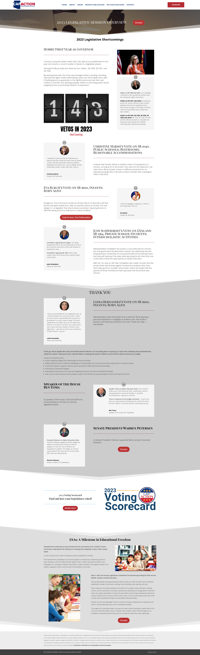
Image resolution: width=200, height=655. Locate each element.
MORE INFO (70, 508)
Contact (130, 5)
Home (64, 5)
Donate (176, 5)
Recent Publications (94, 5)
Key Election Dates (115, 5)
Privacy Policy (152, 652)
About (72, 5)
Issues (80, 5)
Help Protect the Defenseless (76, 217)
